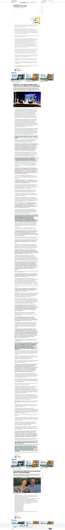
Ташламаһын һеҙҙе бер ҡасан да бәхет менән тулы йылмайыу (25, 2)
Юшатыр (14, 0)
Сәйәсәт (14, 4)
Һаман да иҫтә (43, 2)
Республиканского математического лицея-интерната (22, 164)
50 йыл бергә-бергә (33, 2)
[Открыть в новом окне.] (16, 70)
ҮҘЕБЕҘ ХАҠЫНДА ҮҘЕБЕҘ (46, 0)
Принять (50, 528)
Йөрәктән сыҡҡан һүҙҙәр (50, 0)
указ (36, 203)
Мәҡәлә (12, 2)
